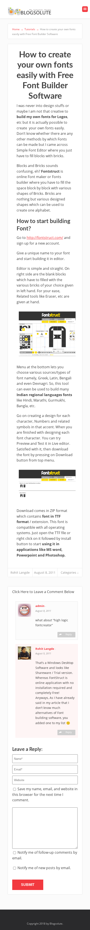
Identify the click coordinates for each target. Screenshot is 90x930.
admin (40, 606)
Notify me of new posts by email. (44, 867)
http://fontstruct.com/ (45, 237)
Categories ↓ (70, 572)
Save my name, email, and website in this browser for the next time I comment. (45, 794)
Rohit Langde (20, 572)
